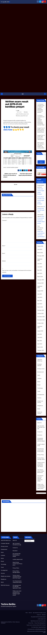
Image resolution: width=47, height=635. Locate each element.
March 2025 (40, 252)
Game (38, 375)
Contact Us (39, 431)
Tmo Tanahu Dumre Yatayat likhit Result (40, 471)
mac (18, 110)
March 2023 (40, 307)
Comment (4, 220)
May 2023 (39, 300)
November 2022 (41, 319)
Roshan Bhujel (40, 196)
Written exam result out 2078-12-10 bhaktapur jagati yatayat (36, 632)
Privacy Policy (40, 454)
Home (27, 612)
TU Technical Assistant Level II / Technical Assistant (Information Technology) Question (40, 108)
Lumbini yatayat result (17, 559)
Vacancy (39, 397)
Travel (38, 391)
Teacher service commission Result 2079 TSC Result (17, 577)
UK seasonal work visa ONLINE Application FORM (40, 478)
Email (3, 253)
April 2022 (39, 343)
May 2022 (39, 340)
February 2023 (40, 310)
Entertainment (40, 372)
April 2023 (39, 303)
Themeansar (3, 623)
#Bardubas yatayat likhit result (22, 115)
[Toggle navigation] (22, 94)
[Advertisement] (17, 140)
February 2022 (40, 350)
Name (3, 245)
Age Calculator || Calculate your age (41, 427)
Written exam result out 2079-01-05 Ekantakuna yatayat (10, 175)
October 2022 (40, 323)
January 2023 (40, 313)
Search (39, 153)
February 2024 (40, 279)
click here (7, 129)
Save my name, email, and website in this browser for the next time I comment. (16, 271)
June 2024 (39, 266)
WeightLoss (40, 405)
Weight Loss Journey (5, 576)
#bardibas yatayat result (24, 113)
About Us (39, 422)
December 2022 (41, 316)
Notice (38, 381)
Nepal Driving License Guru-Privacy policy (40, 450)
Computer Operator (5, 543)
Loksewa (39, 378)
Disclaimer (39, 435)
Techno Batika (8, 604)
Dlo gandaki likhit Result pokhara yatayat (41, 440)
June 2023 (39, 297)
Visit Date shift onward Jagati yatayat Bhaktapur (25, 174)
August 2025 (40, 246)
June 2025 (39, 249)
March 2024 (40, 276)
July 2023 (39, 294)
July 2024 (39, 263)
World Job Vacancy (5, 585)
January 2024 (40, 283)
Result (38, 384)
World (38, 408)
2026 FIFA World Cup (6, 540)
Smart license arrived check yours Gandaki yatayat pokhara (40, 220)
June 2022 (39, 337)
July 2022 (39, 334)
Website (4, 261)
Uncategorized (40, 394)
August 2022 (40, 330)
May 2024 (39, 270)
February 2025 (40, 255)
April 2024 (39, 273)
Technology (40, 388)
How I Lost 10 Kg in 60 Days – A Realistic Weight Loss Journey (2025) (41, 145)
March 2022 (40, 347)
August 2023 (40, 290)
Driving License (16, 198)
